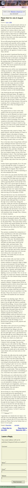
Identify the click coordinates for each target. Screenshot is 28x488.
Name (4, 462)
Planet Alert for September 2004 (21, 429)
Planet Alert (8, 425)
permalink (16, 425)
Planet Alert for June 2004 (6, 429)
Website (4, 476)
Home (3, 7)
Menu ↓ (24, 7)
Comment (4, 446)
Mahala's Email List (16, 11)
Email (4, 469)
